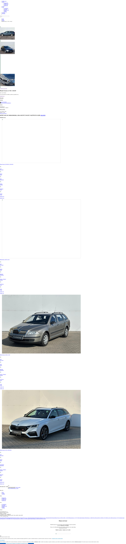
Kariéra (3, 6)
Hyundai (1, 517)
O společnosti (6, 8)
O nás (3, 7)
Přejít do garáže (18, 487)
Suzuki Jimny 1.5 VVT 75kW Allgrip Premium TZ (78, 517)
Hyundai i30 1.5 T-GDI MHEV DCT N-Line (8, 518)
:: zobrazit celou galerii (3, 88)
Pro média (5, 9)
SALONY (43, 115)
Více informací (2, 540)
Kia (14, 517)
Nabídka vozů (4, 1)
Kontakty (3, 12)
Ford (11, 517)
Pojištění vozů (6, 3)
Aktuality (5, 11)
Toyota (16, 517)
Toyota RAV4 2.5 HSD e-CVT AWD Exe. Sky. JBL (103, 517)
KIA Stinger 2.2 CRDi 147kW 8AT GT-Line (39, 518)
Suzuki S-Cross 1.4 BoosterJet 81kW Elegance (47, 517)
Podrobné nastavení (9, 543)
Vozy (3, 492)
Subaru (4, 517)
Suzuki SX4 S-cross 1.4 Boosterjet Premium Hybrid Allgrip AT (30, 517)
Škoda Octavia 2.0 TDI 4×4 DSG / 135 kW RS (62, 517)
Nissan (13, 517)
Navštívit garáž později (11, 487)
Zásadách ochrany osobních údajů (57, 538)
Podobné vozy (2, 96)
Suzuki (9, 517)
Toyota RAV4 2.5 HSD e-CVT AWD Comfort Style (23, 518)
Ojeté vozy (19, 517)
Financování (4, 497)
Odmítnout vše (14, 543)
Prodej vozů (6, 5)
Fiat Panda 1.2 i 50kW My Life (90, 517)
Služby (3, 2)
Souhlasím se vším (3, 543)
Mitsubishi (6, 517)
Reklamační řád (4, 506)
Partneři (5, 10)
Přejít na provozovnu (3, 113)
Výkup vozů (6, 4)
